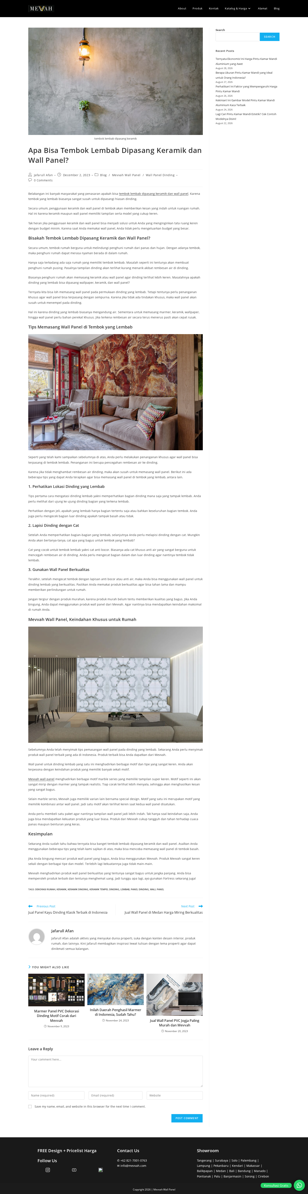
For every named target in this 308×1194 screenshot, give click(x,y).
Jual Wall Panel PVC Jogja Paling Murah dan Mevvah (174, 1022)
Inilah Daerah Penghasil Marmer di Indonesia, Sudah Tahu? (115, 1012)
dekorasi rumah (45, 889)
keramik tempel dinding (104, 889)
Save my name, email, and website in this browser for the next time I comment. (90, 1106)
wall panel (157, 889)
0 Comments (43, 180)
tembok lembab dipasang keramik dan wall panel (153, 194)
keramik (61, 889)
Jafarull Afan (43, 175)
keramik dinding (78, 889)
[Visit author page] (36, 936)
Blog (103, 175)
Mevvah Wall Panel (126, 175)
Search (220, 30)
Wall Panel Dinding (160, 175)
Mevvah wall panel (41, 779)
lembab (124, 889)
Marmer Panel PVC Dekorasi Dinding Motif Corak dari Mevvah (56, 1016)
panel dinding (140, 889)
